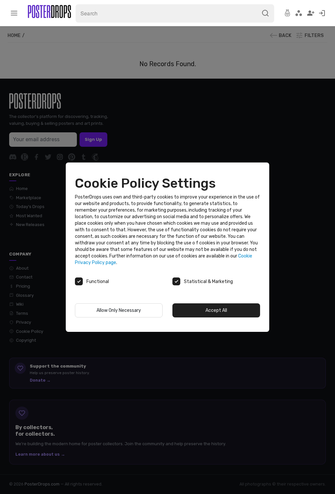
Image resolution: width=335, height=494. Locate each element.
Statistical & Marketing (208, 281)
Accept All (216, 310)
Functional (97, 281)
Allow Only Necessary (119, 310)
